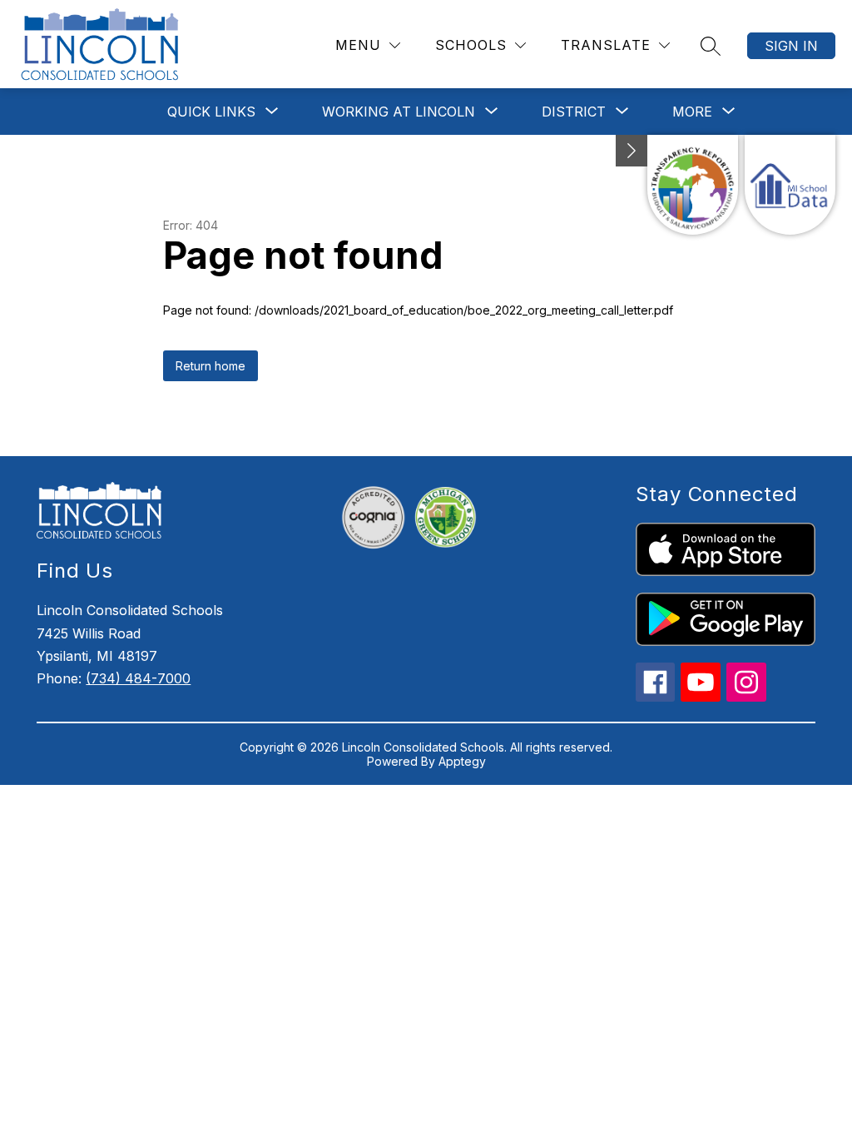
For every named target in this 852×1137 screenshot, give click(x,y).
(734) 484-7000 (138, 678)
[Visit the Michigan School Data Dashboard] (790, 185)
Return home (210, 366)
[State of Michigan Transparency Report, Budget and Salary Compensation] (692, 185)
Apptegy (462, 761)
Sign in (791, 45)
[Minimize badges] (631, 150)
